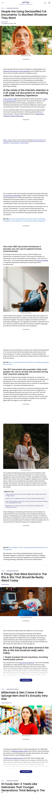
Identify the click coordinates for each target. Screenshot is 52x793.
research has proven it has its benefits (16, 71)
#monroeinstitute (40, 141)
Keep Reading (26, 680)
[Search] (45, 2)
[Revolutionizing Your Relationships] (26, 2)
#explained (6, 143)
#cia (44, 140)
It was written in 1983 (10, 99)
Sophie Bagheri (5, 584)
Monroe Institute (42, 260)
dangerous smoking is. (27, 663)
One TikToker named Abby (12, 195)
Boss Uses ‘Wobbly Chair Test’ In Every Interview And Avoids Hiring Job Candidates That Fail (26, 502)
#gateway (40, 140)
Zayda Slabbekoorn (6, 703)
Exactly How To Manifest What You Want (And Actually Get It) (25, 498)
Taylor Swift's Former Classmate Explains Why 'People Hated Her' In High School (26, 495)
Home (2, 8)
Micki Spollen (4, 22)
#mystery (34, 140)
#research (6, 141)
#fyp (18, 141)
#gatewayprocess (31, 141)
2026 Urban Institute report (13, 758)
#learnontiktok (12, 141)
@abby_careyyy (7, 140)
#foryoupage (22, 141)
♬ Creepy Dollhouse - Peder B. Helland (19, 143)
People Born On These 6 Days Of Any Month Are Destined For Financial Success (25, 506)
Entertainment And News (12, 8)
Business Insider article (20, 751)
